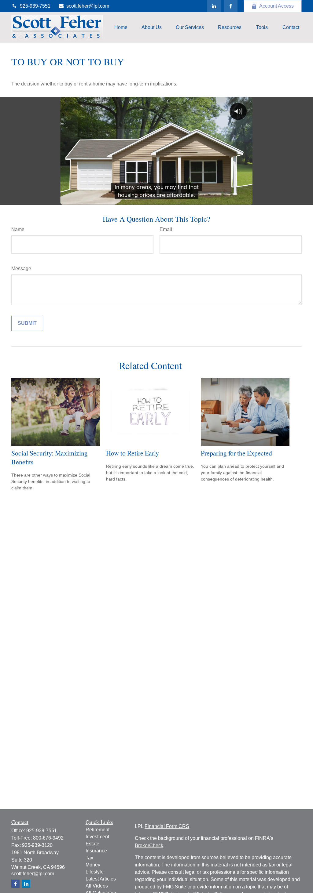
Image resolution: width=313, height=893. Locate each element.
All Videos (97, 885)
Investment (97, 836)
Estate (92, 843)
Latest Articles (101, 878)
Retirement (97, 829)
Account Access (276, 6)
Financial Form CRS (167, 826)
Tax (89, 857)
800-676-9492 (48, 837)
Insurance (96, 850)
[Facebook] (231, 6)
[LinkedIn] (214, 6)
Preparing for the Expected (236, 452)
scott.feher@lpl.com (87, 6)
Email (166, 229)
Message (21, 268)
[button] (121, 27)
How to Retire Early (132, 452)
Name (17, 229)
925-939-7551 (35, 6)
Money (93, 864)
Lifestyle (95, 871)
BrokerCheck (149, 845)
